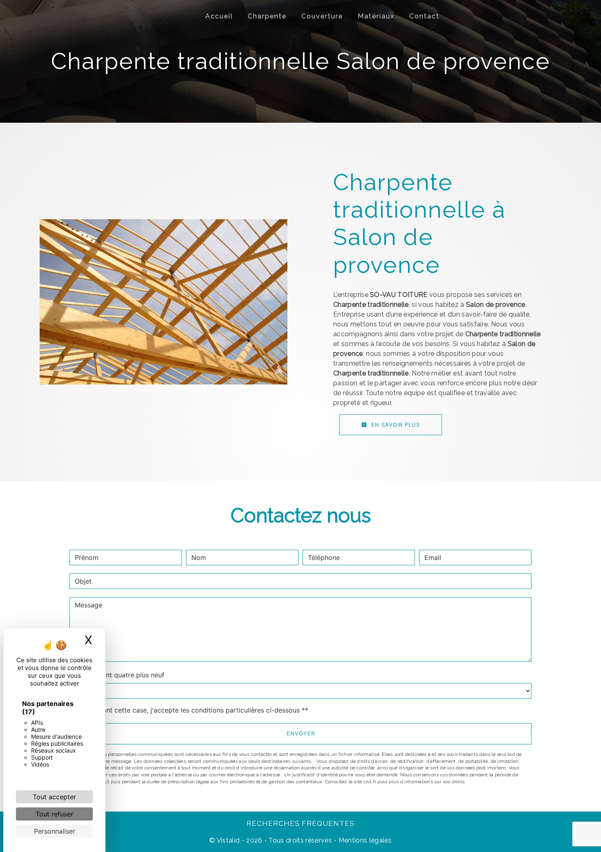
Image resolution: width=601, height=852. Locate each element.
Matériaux (376, 16)
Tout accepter (54, 797)
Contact (424, 16)
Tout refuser (54, 814)
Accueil (219, 16)
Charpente (267, 16)
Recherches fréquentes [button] (300, 823)
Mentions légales (364, 840)
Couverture (322, 16)
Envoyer (301, 733)
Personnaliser (54, 831)
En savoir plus (394, 424)
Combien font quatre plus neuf (117, 675)
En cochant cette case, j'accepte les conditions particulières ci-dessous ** (193, 710)
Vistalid (228, 840)
